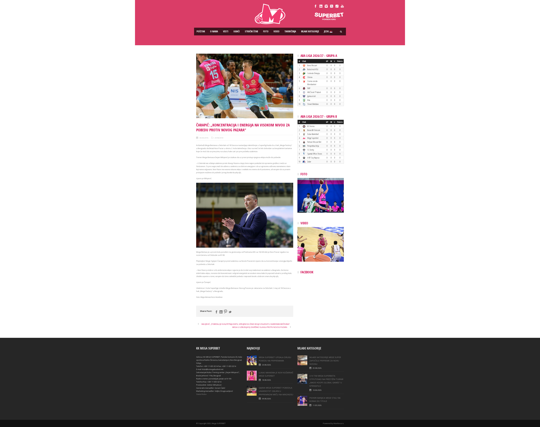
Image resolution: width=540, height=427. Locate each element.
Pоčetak (201, 31)
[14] (244, 86)
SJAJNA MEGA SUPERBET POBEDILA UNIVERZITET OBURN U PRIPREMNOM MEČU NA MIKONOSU (276, 391)
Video (276, 31)
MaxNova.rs (339, 423)
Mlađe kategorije (310, 31)
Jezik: (327, 31)
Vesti (225, 31)
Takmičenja (290, 31)
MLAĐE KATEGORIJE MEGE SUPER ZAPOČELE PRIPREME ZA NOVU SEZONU (325, 360)
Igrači (236, 31)
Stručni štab (251, 31)
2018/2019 (219, 138)
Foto (265, 31)
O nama (214, 31)
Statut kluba (201, 394)
